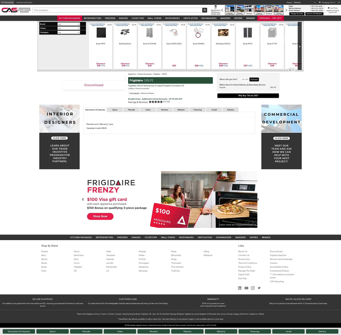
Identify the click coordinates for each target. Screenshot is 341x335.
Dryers (238, 18)
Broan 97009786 (149, 44)
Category (44, 32)
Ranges (123, 18)
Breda (44, 263)
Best (43, 255)
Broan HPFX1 (100, 44)
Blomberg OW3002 (223, 44)
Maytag (142, 251)
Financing (198, 110)
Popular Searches (278, 255)
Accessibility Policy (279, 267)
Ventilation (190, 18)
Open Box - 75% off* (270, 18)
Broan (44, 267)
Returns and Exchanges (281, 259)
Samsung (143, 270)
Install (214, 110)
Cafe (43, 270)
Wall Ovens (154, 18)
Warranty (221, 331)
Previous (83, 199)
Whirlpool (208, 255)
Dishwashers (208, 18)
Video (148, 110)
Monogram (144, 263)
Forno (77, 263)
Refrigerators (92, 18)
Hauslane (110, 255)
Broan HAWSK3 (198, 44)
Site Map (242, 278)
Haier (108, 251)
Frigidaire (78, 267)
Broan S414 (297, 44)
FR (339, 2)
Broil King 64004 (125, 44)
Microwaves (172, 18)
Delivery (230, 110)
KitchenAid (111, 267)
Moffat (142, 259)
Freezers (110, 18)
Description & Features (95, 110)
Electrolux (79, 255)
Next (258, 199)
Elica (76, 259)
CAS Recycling (277, 281)
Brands (250, 18)
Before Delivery (295, 8)
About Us (242, 251)
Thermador (176, 263)
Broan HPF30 (247, 44)
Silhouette (176, 255)
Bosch (44, 259)
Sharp (173, 251)
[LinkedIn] (240, 289)
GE (75, 270)
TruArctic (175, 270)
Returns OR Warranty (314, 14)
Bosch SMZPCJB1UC (174, 44)
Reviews (164, 110)
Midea (141, 255)
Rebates (181, 110)
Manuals (131, 110)
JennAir (109, 263)
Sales (291, 6)
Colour (43, 28)
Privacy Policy (244, 267)
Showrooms (244, 259)
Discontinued (276, 251)
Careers (273, 263)
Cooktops (138, 18)
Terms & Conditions (247, 263)
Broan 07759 (272, 44)
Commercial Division (279, 270)
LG (107, 270)
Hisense (110, 259)
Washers (225, 18)
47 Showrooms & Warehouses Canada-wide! (215, 11)
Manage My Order (297, 14)
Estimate (254, 79)
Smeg (173, 259)
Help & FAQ (243, 274)
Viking (206, 251)
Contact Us (243, 255)
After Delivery (294, 10)
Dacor (77, 251)
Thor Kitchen (177, 267)
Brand (42, 24)
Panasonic (144, 267)
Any (59, 24)
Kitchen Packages (69, 18)
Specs (115, 110)
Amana (44, 251)
